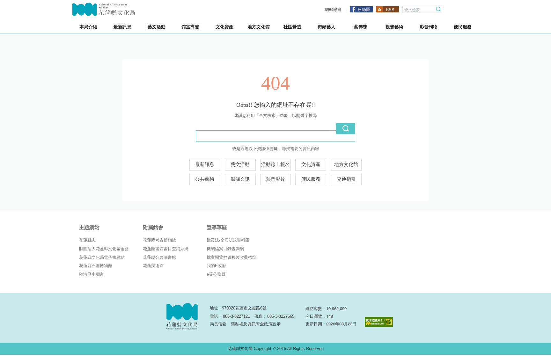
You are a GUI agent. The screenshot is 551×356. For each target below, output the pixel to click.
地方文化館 (346, 164)
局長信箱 (218, 324)
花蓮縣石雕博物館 (95, 265)
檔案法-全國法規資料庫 (228, 240)
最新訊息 (204, 164)
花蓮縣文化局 (103, 9)
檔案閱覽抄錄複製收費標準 (231, 257)
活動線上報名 (275, 164)
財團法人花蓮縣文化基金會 (104, 248)
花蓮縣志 (87, 240)
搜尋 (438, 9)
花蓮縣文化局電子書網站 (102, 257)
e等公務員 (216, 274)
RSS (390, 9)
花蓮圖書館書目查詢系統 (165, 248)
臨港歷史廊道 (91, 274)
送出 (345, 128)
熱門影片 (275, 179)
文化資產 (310, 164)
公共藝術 (204, 179)
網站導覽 (333, 9)
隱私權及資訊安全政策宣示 (256, 324)
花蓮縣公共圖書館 (159, 257)
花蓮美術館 (153, 265)
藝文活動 (240, 164)
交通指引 (346, 179)
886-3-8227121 (236, 316)
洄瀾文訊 (240, 179)
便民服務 (310, 179)
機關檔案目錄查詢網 (225, 248)
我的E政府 (216, 265)
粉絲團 (364, 9)
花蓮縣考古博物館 (159, 240)
